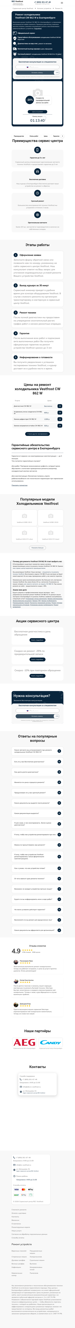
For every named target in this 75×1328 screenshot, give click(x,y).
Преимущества (19, 136)
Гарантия (56, 136)
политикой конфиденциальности (51, 76)
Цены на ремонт (37, 112)
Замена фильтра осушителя (22, 601)
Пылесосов (34, 1273)
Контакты (15, 1217)
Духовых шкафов (18, 1260)
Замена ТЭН (36, 601)
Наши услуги (16, 1231)
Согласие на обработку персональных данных (29, 1234)
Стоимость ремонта (19, 1210)
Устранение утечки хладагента (36, 599)
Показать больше (37, 548)
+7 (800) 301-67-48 (42, 2)
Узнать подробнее (37, 640)
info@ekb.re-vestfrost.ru (32, 1087)
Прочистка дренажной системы (40, 603)
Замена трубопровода (48, 601)
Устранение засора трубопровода (41, 605)
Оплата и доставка (19, 1213)
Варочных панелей (19, 1251)
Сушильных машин (37, 1260)
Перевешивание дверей (21, 603)
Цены (46, 136)
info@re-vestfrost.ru (23, 1165)
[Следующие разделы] (62, 136)
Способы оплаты (18, 1238)
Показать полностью (19, 485)
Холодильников (36, 1257)
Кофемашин (16, 1267)
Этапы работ (34, 136)
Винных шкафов (18, 1264)
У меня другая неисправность (38, 434)
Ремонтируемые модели (21, 1227)
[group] (24, 1043)
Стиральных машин (19, 1257)
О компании (16, 1224)
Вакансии (15, 1220)
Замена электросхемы (54, 599)
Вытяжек (33, 1264)
